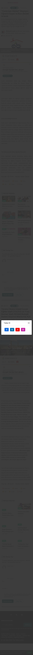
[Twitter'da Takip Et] (12, 329)
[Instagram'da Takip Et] (23, 329)
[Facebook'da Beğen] (6, 329)
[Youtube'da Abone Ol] (17, 329)
